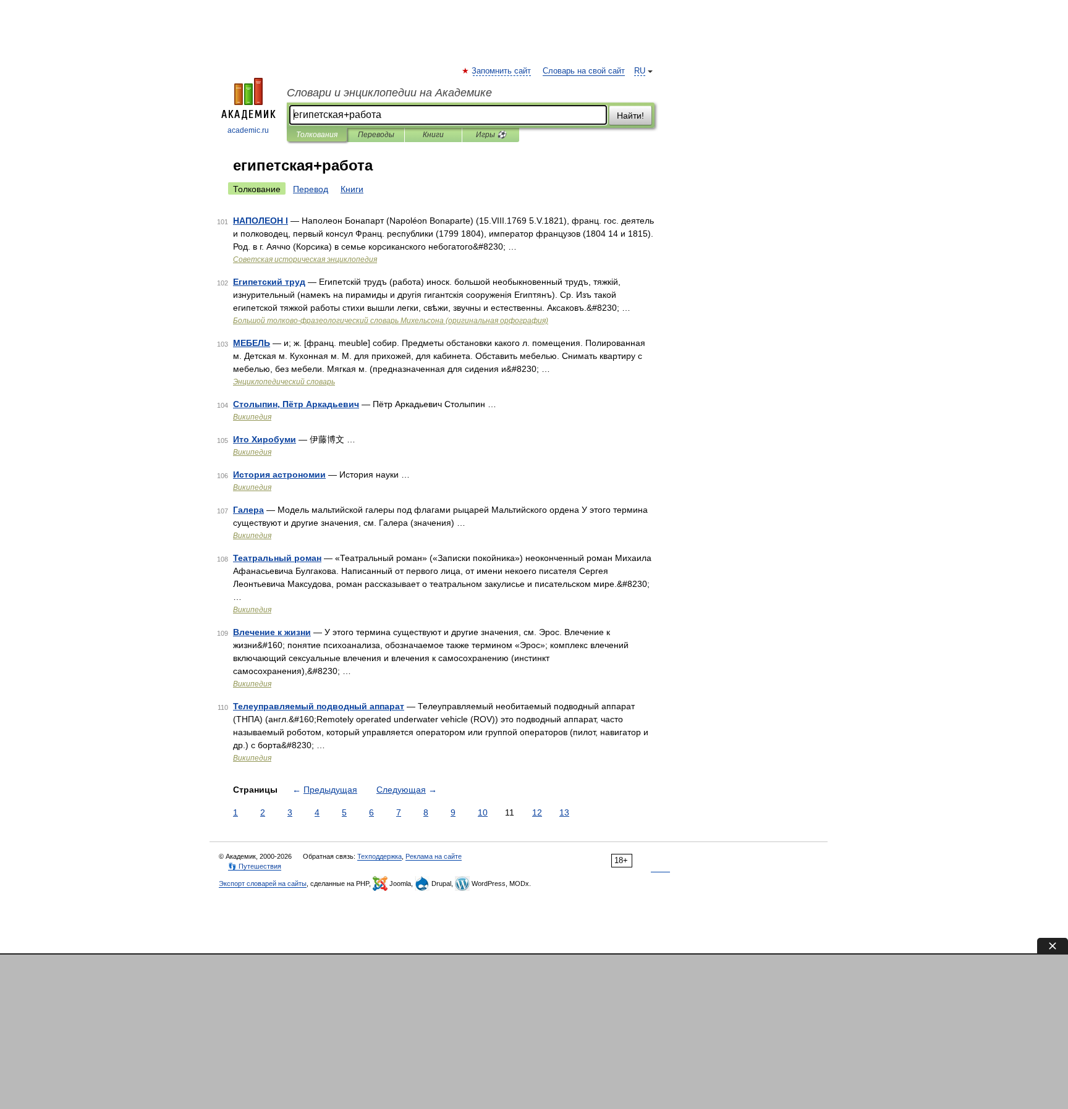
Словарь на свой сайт (584, 71)
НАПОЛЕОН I (260, 221)
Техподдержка (379, 856)
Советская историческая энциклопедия (305, 259)
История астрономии (279, 474)
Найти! (630, 115)
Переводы (376, 134)
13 (564, 812)
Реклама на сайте (433, 856)
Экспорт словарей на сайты (263, 883)
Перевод (310, 189)
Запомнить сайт (502, 71)
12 (537, 812)
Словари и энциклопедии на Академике (389, 92)
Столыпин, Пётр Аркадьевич (296, 404)
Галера (248, 510)
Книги (433, 134)
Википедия (252, 417)
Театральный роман (277, 558)
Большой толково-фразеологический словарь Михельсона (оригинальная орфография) (390, 320)
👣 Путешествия (254, 866)
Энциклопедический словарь (284, 381)
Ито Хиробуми (264, 439)
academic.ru (248, 130)
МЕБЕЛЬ (251, 343)
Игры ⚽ (491, 134)
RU (639, 71)
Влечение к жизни (272, 632)
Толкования (316, 134)
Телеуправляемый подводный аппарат (318, 706)
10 (483, 812)
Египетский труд (269, 282)
